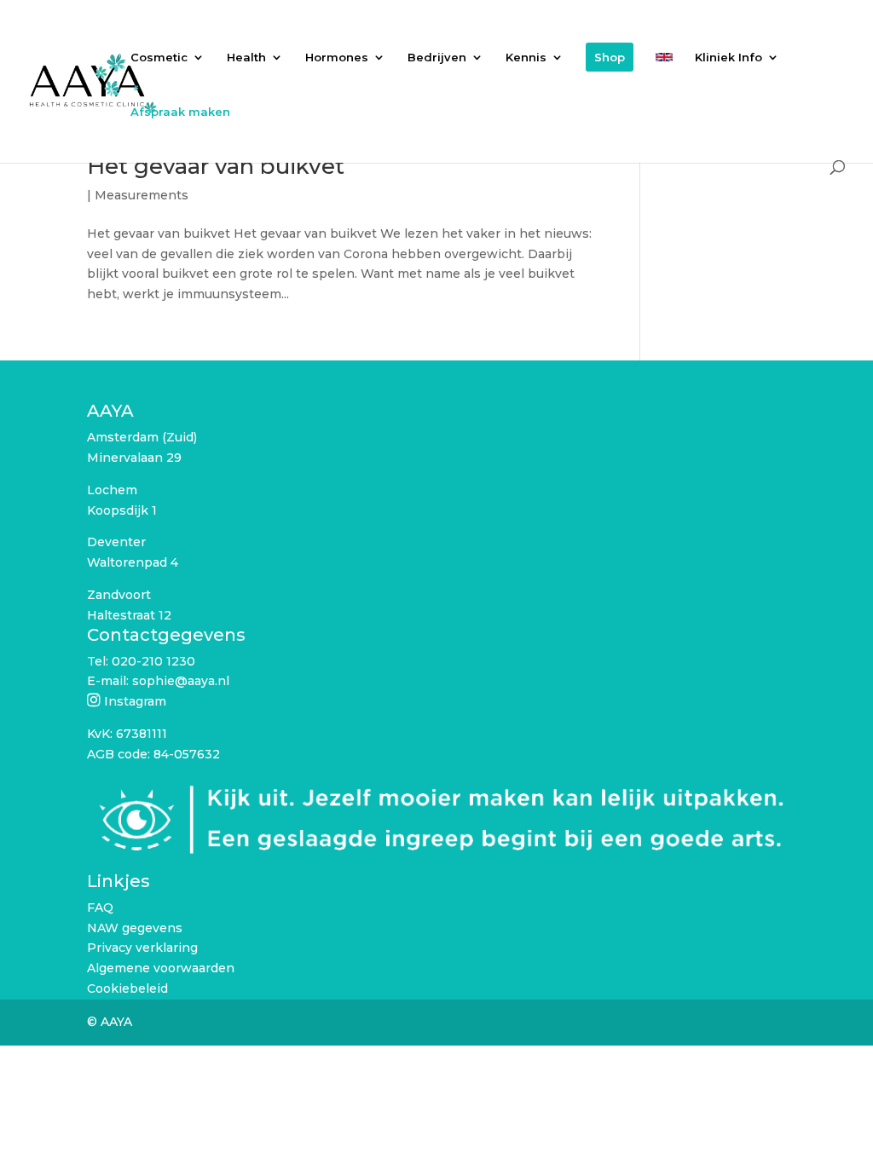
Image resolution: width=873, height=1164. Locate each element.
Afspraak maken (180, 112)
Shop (609, 57)
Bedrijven (437, 57)
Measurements (141, 195)
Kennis (526, 57)
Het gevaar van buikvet (215, 166)
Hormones (336, 57)
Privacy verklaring (142, 947)
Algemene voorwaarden (160, 968)
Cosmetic (159, 57)
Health (246, 57)
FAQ (100, 907)
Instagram (135, 701)
